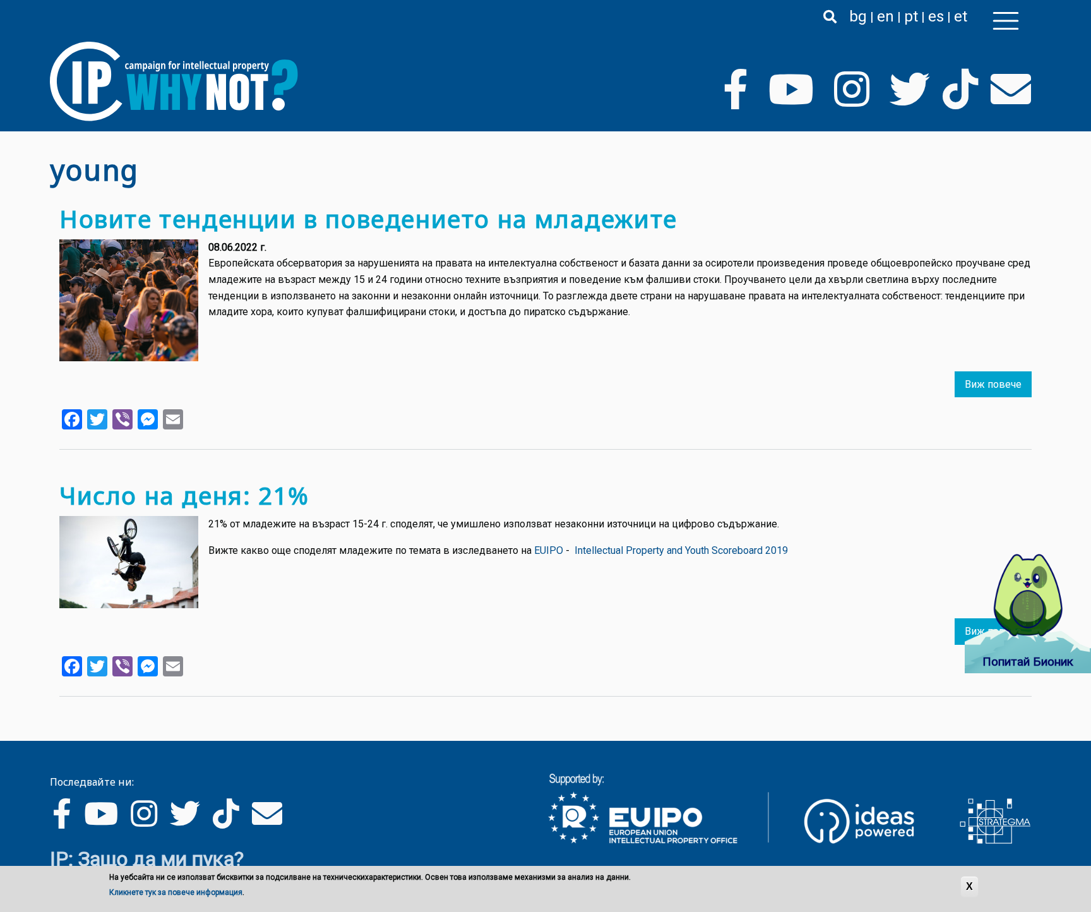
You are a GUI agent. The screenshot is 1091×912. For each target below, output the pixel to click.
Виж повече (993, 384)
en (885, 16)
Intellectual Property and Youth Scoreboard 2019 (681, 550)
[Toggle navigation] (1006, 21)
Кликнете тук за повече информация (175, 892)
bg (858, 16)
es (936, 16)
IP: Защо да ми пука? (147, 859)
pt (911, 16)
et (960, 16)
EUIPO (548, 550)
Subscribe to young (55, 721)
